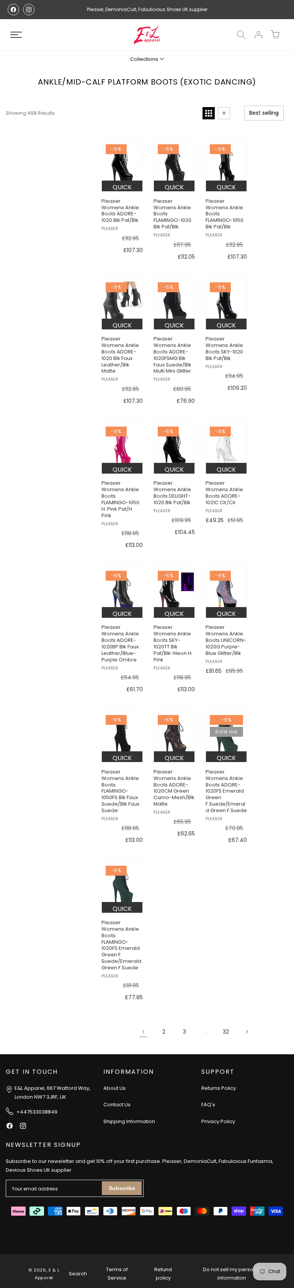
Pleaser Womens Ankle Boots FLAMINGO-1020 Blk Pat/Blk (172, 214)
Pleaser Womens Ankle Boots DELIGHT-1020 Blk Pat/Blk (172, 493)
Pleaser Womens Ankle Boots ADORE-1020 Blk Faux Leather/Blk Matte (120, 355)
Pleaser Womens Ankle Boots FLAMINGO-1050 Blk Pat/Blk (224, 214)
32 (226, 1032)
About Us (114, 1088)
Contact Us (117, 1104)
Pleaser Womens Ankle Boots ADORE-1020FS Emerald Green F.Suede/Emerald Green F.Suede (226, 791)
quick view (122, 191)
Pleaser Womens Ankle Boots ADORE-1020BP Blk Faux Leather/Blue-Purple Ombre (120, 643)
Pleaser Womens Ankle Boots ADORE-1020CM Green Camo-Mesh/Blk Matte (174, 788)
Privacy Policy (218, 1121)
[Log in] (258, 34)
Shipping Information (129, 1121)
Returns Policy (218, 1088)
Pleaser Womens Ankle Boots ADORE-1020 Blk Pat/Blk (120, 211)
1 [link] (143, 1032)
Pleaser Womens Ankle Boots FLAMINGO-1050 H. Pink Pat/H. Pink (120, 499)
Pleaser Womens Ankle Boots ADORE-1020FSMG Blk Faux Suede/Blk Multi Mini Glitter (172, 355)
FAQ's (208, 1104)
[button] (16, 34)
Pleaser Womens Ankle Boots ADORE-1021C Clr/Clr (224, 493)
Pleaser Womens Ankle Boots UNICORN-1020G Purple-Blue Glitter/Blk (226, 640)
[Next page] (246, 1031)
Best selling (264, 113)
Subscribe (122, 1188)
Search (78, 1273)
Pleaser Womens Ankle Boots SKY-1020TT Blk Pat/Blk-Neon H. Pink (173, 643)
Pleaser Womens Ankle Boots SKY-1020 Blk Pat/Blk (224, 349)
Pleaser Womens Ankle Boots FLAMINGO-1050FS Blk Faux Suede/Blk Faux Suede (120, 791)
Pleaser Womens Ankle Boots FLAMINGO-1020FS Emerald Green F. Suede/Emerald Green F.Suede (121, 945)
